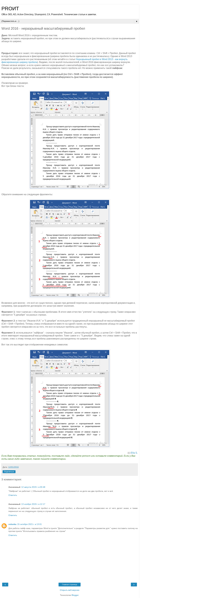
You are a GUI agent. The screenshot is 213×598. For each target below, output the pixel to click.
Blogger (75, 595)
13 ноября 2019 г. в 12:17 (33, 504)
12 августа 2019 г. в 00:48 (33, 487)
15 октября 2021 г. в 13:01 (29, 524)
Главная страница (69, 585)
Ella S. (134, 453)
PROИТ (10, 8)
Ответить (12, 495)
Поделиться (9, 472)
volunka (12, 524)
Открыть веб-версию (69, 590)
